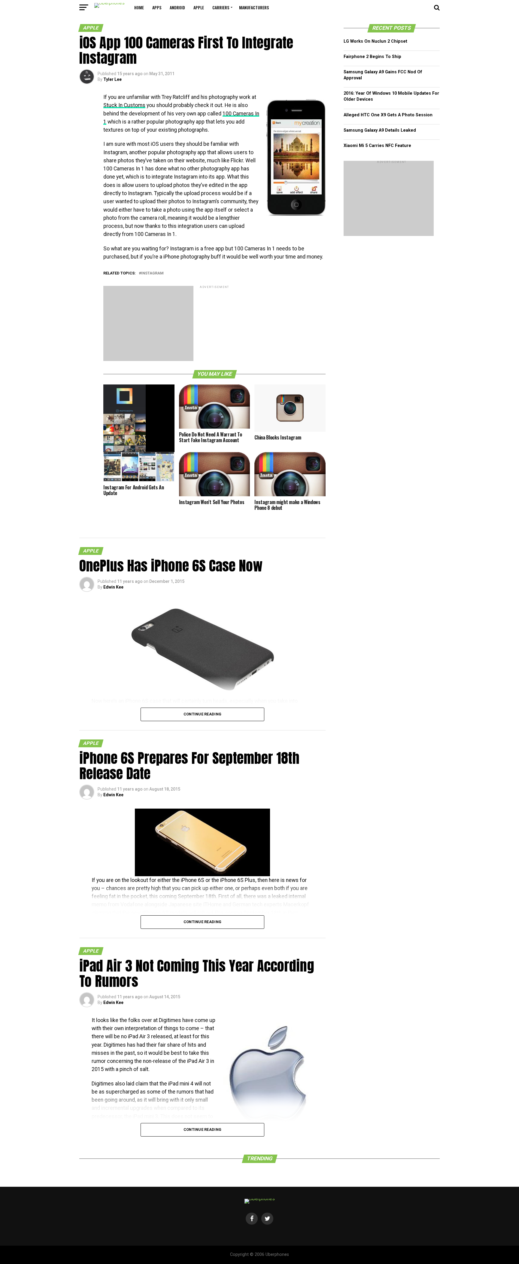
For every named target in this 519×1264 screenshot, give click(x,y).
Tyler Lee (112, 79)
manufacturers (254, 7)
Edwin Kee (113, 587)
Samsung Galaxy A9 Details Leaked (380, 130)
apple (198, 7)
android (177, 7)
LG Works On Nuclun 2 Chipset (375, 41)
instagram (152, 273)
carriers (220, 7)
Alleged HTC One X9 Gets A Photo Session (388, 115)
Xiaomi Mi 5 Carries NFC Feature (377, 145)
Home (139, 7)
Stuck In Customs (124, 105)
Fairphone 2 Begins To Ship (372, 56)
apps (156, 7)
